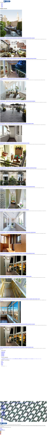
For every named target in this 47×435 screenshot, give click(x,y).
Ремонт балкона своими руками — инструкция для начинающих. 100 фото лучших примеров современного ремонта (17, 253)
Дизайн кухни (2, 353)
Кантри (2, 364)
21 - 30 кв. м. (22, 402)
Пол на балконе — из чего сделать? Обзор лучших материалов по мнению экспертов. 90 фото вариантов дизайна (17, 123)
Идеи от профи (2, 409)
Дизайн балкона (2, 355)
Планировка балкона (3, 415)
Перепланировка (2, 405)
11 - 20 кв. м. (20, 358)
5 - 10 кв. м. (15, 358)
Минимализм (2, 362)
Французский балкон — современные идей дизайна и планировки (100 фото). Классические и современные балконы (17, 186)
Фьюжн (2, 361)
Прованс (2, 420)
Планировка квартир (3, 351)
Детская (2, 6)
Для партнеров (1, 429)
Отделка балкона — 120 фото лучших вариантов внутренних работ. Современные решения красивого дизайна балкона (18, 232)
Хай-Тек (2, 418)
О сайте (1, 428)
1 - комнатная (3, 358)
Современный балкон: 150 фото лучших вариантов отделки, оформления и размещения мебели (14, 78)
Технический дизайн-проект (4, 408)
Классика (2, 363)
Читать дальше (1, 39)
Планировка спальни (3, 414)
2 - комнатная (6, 358)
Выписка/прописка (3, 406)
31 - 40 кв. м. (25, 358)
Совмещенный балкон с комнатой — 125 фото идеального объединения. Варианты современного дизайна (15, 276)
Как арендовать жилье (3, 407)
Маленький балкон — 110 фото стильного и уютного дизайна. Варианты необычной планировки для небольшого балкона (18, 167)
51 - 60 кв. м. (31, 358)
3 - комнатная (8, 402)
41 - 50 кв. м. (29, 358)
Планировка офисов (3, 352)
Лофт (1, 419)
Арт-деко (2, 421)
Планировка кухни (3, 413)
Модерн (2, 417)
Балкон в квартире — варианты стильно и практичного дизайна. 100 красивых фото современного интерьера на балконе (18, 58)
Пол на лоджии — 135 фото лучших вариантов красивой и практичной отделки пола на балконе (14, 209)
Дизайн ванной (2, 354)
